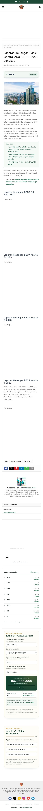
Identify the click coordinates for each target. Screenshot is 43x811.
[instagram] (24, 2)
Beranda (6, 45)
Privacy (36, 804)
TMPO (8, 577)
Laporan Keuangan (16, 461)
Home (7, 804)
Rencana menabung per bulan (15, 667)
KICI (8, 616)
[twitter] (20, 2)
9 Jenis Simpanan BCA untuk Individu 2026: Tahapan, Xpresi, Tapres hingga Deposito (21, 157)
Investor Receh (27, 807)
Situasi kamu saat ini (12, 649)
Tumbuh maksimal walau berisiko (18, 754)
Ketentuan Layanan (17, 804)
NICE (8, 583)
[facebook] (16, 2)
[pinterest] (27, 2)
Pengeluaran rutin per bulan (15, 640)
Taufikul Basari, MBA (11, 65)
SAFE (8, 588)
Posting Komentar (10, 513)
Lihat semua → (34, 572)
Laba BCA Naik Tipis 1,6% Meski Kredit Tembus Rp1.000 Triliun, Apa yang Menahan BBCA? (22, 149)
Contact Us (29, 804)
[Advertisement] (21, 25)
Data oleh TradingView (20, 562)
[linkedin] (33, 798)
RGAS (8, 605)
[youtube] (28, 798)
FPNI (8, 600)
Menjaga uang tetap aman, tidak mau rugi (20, 744)
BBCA (11, 45)
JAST (8, 594)
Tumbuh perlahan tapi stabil (16, 749)
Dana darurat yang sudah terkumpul (17, 658)
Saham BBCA (28, 461)
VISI (8, 611)
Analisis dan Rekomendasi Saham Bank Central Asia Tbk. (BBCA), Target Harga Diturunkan (22, 182)
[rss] (19, 798)
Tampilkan (33, 74)
